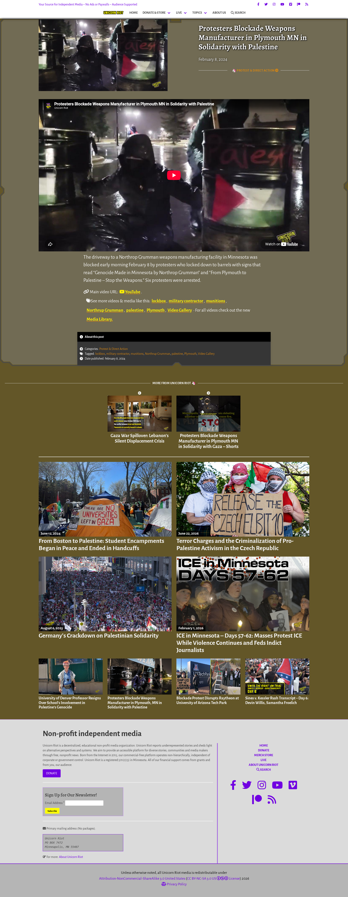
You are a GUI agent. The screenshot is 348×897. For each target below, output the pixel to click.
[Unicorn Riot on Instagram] (274, 4)
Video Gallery (180, 310)
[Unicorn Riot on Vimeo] (290, 4)
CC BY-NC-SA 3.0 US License (213, 878)
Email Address (54, 803)
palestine (135, 310)
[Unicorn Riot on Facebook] (258, 4)
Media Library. (100, 319)
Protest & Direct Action (113, 349)
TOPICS (197, 12)
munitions (215, 301)
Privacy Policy (176, 884)
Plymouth (156, 310)
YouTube (132, 292)
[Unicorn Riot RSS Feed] (306, 4)
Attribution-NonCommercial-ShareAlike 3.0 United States (142, 878)
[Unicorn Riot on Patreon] (298, 4)
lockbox (159, 301)
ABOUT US (219, 12)
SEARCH (240, 12)
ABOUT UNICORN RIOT (263, 764)
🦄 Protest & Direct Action (253, 70)
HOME (133, 12)
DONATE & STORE (154, 12)
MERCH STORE (263, 755)
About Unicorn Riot (71, 857)
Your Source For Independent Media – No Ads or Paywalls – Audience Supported (88, 4)
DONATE (51, 773)
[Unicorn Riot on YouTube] (282, 4)
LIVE (179, 12)
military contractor (186, 301)
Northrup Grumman (105, 310)
